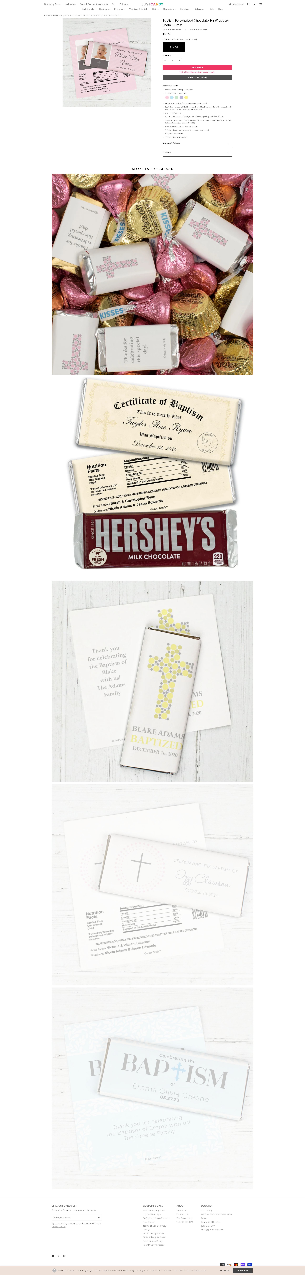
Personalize (197, 67)
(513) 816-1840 (208, 1226)
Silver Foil (174, 47)
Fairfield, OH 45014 (210, 1222)
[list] (107, 62)
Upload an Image (152, 1214)
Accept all (243, 1270)
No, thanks (225, 1270)
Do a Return (149, 1222)
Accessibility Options (154, 1210)
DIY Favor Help (184, 1218)
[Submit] (99, 1217)
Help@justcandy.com (212, 1229)
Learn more (200, 1270)
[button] (260, 4)
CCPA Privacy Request (154, 1237)
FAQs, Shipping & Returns (156, 1218)
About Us (181, 1210)
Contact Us (182, 1214)
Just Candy (206, 1210)
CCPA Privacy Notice (153, 1233)
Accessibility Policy (153, 1241)
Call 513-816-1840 (236, 4)
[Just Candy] (152, 4)
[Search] (248, 4)
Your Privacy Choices (153, 1245)
